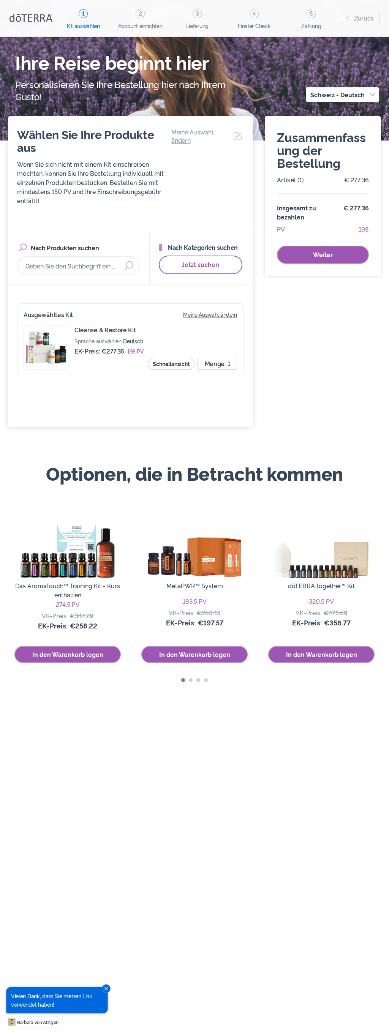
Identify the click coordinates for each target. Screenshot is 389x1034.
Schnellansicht (171, 363)
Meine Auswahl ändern (210, 314)
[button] (183, 680)
